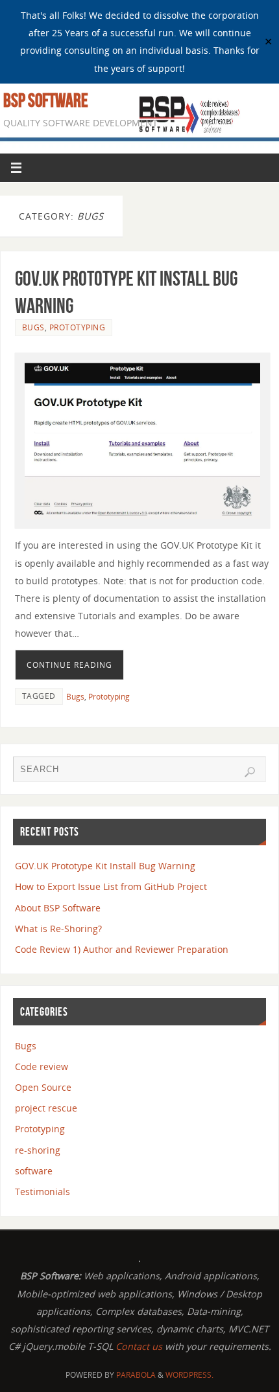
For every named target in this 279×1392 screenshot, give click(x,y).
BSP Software (45, 100)
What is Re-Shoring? (58, 928)
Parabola (136, 1374)
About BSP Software (58, 908)
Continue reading (69, 665)
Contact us (140, 1346)
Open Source (43, 1087)
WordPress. (189, 1374)
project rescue (46, 1108)
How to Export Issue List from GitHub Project (111, 886)
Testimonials (42, 1191)
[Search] (249, 772)
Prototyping (77, 327)
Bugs (33, 327)
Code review (41, 1066)
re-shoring (37, 1150)
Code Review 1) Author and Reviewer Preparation (121, 949)
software (34, 1171)
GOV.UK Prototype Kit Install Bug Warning (105, 866)
